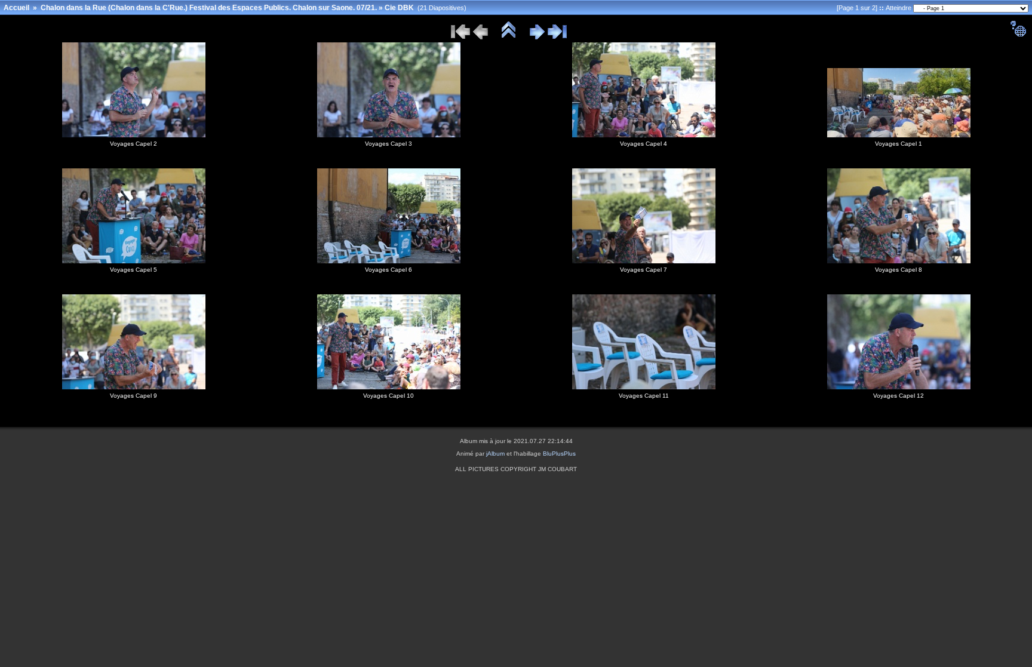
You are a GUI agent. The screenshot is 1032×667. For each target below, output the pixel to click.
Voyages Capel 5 (133, 269)
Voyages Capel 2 (133, 143)
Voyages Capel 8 (898, 269)
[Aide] (1018, 34)
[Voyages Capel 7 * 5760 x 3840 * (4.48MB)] (643, 261)
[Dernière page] (557, 37)
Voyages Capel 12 (898, 395)
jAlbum (495, 453)
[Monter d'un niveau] (508, 37)
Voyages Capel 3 (388, 143)
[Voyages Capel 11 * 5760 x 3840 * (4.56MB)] (643, 387)
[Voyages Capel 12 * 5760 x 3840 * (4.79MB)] (898, 387)
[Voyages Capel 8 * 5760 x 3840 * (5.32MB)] (898, 261)
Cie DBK (399, 8)
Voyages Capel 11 (644, 395)
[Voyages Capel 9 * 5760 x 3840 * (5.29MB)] (133, 387)
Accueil (16, 8)
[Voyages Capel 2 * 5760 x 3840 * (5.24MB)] (133, 135)
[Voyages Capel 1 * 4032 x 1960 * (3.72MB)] (898, 135)
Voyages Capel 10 (388, 395)
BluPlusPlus (559, 453)
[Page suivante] (537, 37)
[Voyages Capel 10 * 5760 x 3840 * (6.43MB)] (388, 387)
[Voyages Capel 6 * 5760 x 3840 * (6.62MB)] (388, 261)
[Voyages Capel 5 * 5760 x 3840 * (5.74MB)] (133, 261)
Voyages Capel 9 (133, 395)
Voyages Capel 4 (643, 143)
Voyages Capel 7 (643, 269)
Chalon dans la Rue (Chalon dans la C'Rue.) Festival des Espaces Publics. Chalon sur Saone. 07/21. (209, 8)
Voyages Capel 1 (898, 143)
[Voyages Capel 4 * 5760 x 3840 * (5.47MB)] (643, 135)
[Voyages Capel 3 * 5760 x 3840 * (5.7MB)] (388, 135)
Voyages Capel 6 (388, 269)
